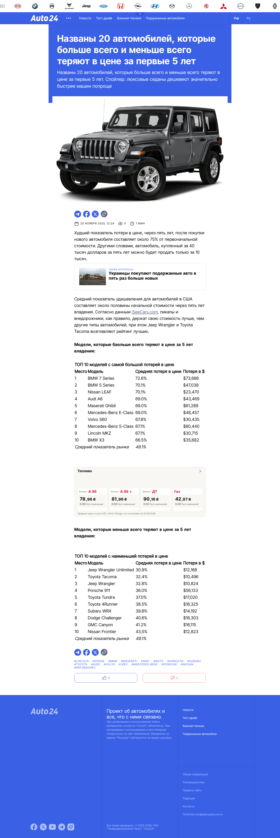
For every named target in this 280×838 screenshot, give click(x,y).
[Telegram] (61, 827)
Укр (236, 18)
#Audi (95, 664)
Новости (85, 18)
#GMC (145, 661)
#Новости (175, 661)
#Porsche (169, 664)
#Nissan (187, 664)
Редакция (189, 798)
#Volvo (109, 664)
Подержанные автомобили (165, 18)
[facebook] (86, 214)
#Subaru (194, 661)
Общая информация (195, 774)
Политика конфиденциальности (202, 814)
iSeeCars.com (145, 312)
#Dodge (99, 661)
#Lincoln (81, 661)
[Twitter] (43, 827)
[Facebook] (33, 827)
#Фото (158, 661)
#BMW (112, 661)
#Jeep (123, 664)
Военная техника (129, 18)
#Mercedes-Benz (145, 664)
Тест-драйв (104, 18)
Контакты (189, 806)
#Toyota (80, 664)
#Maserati (129, 661)
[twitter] (95, 214)
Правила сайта (192, 790)
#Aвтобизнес (85, 667)
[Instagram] (70, 827)
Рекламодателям (193, 782)
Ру (248, 18)
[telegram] (77, 214)
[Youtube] (52, 827)
